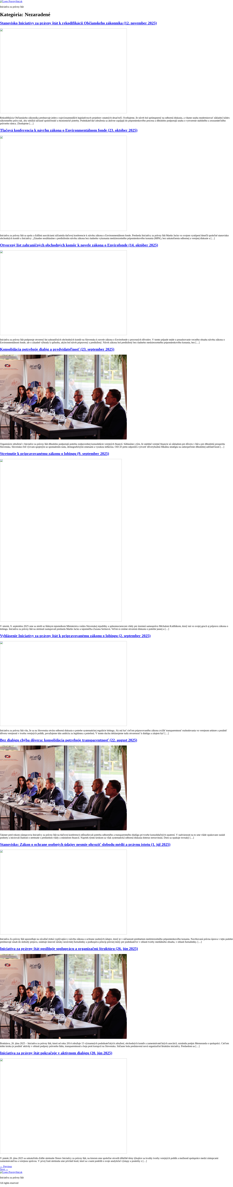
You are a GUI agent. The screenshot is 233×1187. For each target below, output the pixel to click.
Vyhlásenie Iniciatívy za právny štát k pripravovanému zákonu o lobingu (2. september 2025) (75, 636)
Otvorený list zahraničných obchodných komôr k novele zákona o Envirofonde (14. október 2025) (79, 245)
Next (4, 1169)
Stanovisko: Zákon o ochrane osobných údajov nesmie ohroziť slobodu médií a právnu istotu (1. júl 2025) (85, 844)
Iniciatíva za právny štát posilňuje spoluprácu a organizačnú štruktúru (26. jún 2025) (69, 949)
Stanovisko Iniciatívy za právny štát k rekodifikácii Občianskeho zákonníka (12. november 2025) (78, 23)
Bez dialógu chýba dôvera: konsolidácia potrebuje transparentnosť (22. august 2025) (68, 740)
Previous (6, 1166)
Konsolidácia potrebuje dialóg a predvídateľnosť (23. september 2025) (57, 349)
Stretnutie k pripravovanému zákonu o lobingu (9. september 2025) (54, 454)
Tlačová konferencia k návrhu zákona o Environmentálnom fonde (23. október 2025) (68, 130)
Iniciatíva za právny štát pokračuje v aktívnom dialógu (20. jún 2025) (56, 1053)
